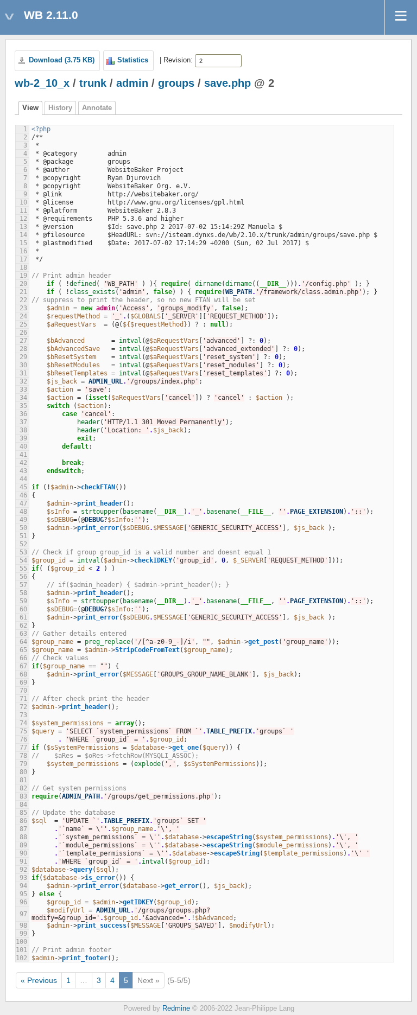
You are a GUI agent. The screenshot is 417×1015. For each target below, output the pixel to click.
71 (23, 699)
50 (23, 528)
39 (23, 438)
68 (23, 674)
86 (23, 821)
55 (23, 568)
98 (23, 925)
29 (23, 357)
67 (23, 666)
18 (23, 267)
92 (23, 869)
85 (23, 812)
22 (23, 300)
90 (23, 853)
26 (23, 332)
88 (23, 837)
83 (23, 796)
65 (23, 650)
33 (23, 389)
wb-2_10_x (42, 83)
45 (23, 487)
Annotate (97, 108)
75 (23, 731)
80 (23, 772)
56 (23, 576)
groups (176, 83)
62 (23, 625)
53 (23, 552)
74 (23, 723)
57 (23, 585)
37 (23, 422)
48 (23, 511)
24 (23, 316)
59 (23, 601)
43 (23, 471)
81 (23, 780)
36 (23, 414)
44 (23, 479)
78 (23, 755)
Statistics (132, 60)
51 (23, 536)
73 (23, 715)
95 (23, 894)
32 (23, 381)
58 (23, 593)
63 (23, 633)
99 (23, 933)
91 (23, 861)
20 (23, 284)
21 (23, 292)
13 (23, 227)
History (60, 108)
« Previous (39, 980)
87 (23, 829)
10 (23, 202)
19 (23, 275)
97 (23, 914)
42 (23, 463)
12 (23, 218)
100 (21, 942)
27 (23, 340)
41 (23, 454)
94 (23, 886)
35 (23, 406)
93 (23, 878)
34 (23, 397)
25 (23, 324)
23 (23, 308)
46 (23, 495)
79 (23, 764)
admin (132, 83)
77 (23, 747)
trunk (92, 83)
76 (23, 739)
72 (23, 707)
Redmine (176, 1008)
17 (23, 259)
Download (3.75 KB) (61, 60)
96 (23, 902)
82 (23, 788)
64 (23, 642)
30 (23, 365)
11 (23, 210)
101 (21, 950)
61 (23, 617)
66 (23, 658)
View (30, 108)
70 (23, 690)
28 (23, 349)
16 (23, 251)
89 (23, 845)
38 (23, 430)
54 (23, 560)
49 (23, 520)
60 (23, 609)
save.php (227, 83)
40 (23, 446)
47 (23, 503)
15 (23, 243)
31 (23, 373)
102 (21, 958)
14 (23, 235)
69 (23, 682)
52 (23, 544)
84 (23, 804)
